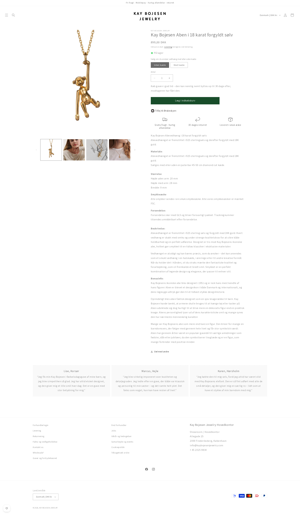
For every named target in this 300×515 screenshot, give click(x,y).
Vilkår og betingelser (121, 436)
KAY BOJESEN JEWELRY (48, 508)
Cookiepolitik (118, 447)
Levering (168, 47)
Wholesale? (38, 452)
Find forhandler (119, 425)
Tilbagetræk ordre (120, 452)
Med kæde (179, 65)
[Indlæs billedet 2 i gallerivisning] (74, 149)
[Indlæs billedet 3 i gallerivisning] (97, 149)
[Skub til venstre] (36, 149)
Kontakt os (38, 447)
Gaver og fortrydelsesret (45, 458)
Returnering (38, 436)
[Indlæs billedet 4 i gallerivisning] (119, 149)
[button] (6, 15)
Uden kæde (160, 65)
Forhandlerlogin (40, 425)
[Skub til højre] (134, 149)
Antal (153, 72)
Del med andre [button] (161, 351)
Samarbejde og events (122, 441)
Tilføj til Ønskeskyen (165, 110)
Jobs (113, 430)
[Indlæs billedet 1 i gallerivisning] (51, 149)
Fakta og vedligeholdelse (45, 441)
